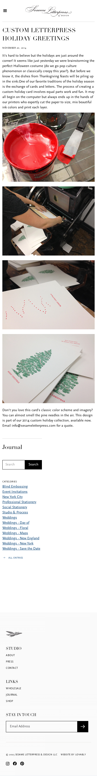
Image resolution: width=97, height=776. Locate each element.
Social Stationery (14, 507)
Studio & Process (15, 512)
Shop (9, 701)
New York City (12, 497)
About (10, 655)
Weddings (9, 518)
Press (10, 662)
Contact (12, 668)
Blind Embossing (15, 486)
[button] (4, 11)
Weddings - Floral (15, 528)
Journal (11, 695)
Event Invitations (15, 492)
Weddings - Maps (15, 533)
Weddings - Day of (15, 523)
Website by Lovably (73, 754)
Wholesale (13, 688)
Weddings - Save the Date (21, 549)
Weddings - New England (20, 538)
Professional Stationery (19, 502)
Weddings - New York (17, 543)
